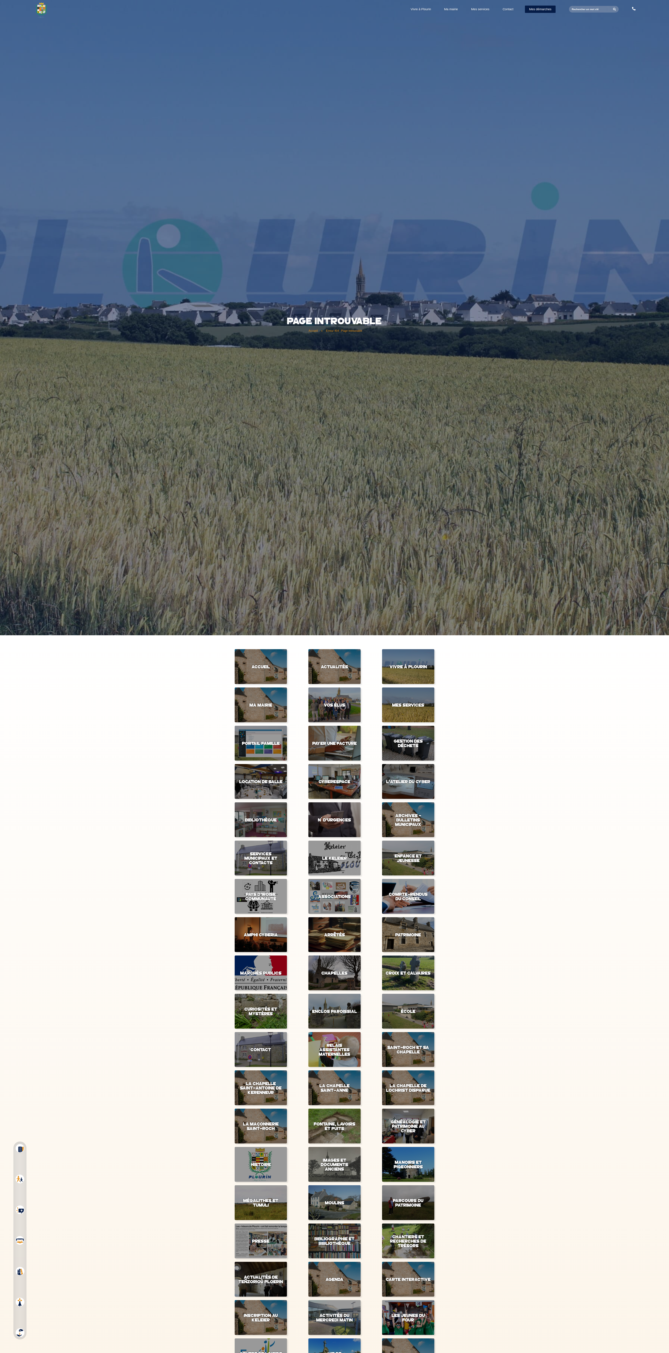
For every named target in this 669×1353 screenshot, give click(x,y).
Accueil (313, 330)
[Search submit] (614, 9)
